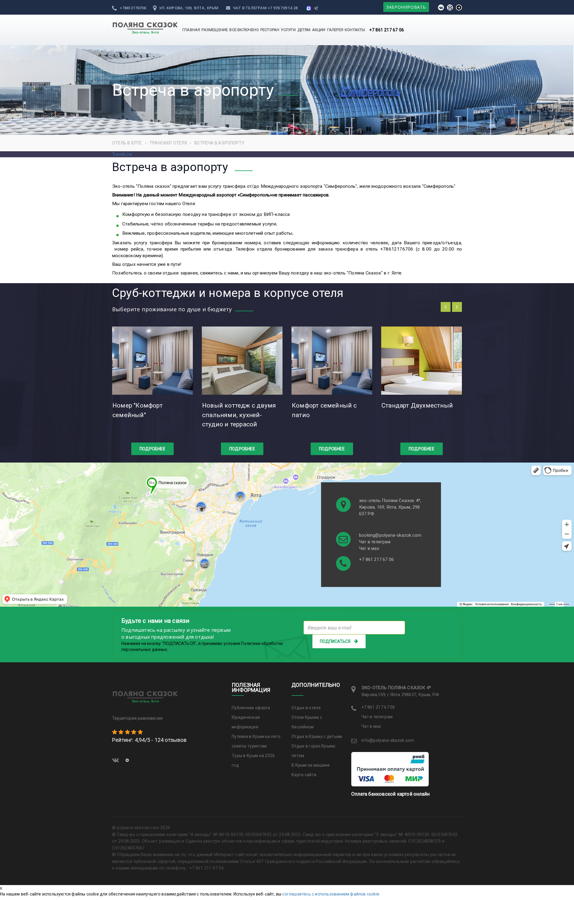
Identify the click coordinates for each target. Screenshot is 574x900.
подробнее (152, 448)
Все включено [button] (244, 30)
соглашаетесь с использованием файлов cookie (330, 894)
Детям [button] (304, 30)
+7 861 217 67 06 (386, 30)
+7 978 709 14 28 (282, 7)
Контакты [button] (355, 30)
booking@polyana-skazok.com (390, 535)
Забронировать (406, 7)
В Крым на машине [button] (310, 765)
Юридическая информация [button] (246, 722)
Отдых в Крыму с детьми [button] (316, 736)
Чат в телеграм (250, 7)
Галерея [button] (335, 30)
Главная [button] (191, 30)
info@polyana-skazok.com (387, 740)
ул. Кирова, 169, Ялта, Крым (188, 7)
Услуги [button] (288, 30)
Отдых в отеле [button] (306, 707)
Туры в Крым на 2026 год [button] (253, 760)
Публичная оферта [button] (251, 707)
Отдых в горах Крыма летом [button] (313, 751)
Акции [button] (319, 30)
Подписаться (335, 641)
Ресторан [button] (270, 30)
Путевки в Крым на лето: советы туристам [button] (257, 741)
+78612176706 (132, 7)
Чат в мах (369, 548)
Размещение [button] (214, 30)
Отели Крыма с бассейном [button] (306, 722)
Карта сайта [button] (303, 774)
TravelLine (122, 154)
